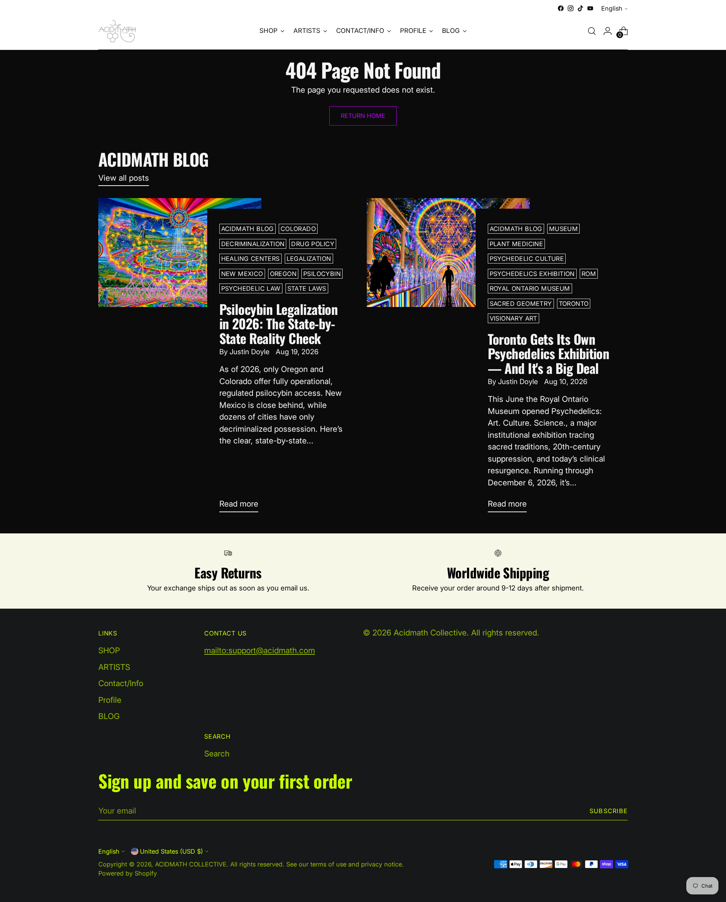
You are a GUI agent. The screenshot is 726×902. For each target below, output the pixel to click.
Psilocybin (322, 273)
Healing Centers (250, 258)
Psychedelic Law (251, 288)
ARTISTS (114, 667)
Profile (109, 700)
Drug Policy (312, 244)
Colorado (298, 228)
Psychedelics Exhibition (532, 273)
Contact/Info (120, 683)
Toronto (574, 303)
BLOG (109, 716)
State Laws (306, 288)
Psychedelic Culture (527, 258)
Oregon (283, 273)
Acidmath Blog (247, 228)
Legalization (309, 258)
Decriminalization (253, 244)
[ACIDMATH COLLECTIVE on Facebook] (560, 8)
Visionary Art (513, 318)
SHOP (109, 650)
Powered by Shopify (127, 873)
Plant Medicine (516, 244)
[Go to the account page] (607, 31)
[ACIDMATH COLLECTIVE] (117, 31)
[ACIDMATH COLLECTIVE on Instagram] (570, 8)
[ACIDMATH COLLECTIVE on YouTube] (590, 8)
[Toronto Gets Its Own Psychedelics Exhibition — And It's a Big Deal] (448, 358)
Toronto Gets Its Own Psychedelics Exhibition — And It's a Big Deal (549, 353)
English (611, 8)
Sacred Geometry (521, 303)
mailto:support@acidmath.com (259, 650)
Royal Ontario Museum (530, 288)
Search (217, 753)
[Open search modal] (591, 31)
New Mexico (242, 273)
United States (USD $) (171, 851)
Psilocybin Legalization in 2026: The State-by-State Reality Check (278, 323)
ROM (589, 273)
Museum (563, 228)
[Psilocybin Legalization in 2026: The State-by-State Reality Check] (179, 358)
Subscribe (608, 811)
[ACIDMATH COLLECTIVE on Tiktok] (580, 8)
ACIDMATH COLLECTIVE (190, 864)
